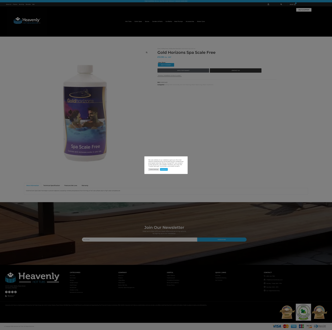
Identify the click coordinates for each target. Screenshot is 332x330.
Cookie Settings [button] (153, 169)
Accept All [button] (164, 169)
